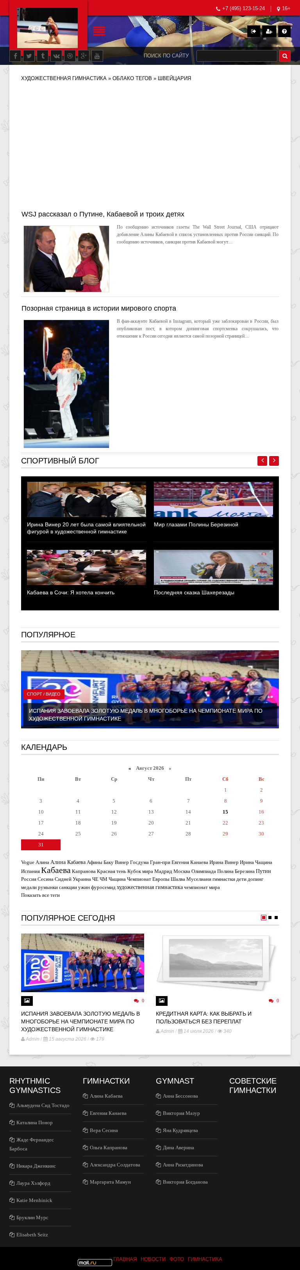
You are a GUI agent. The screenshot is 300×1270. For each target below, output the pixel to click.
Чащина (117, 879)
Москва (181, 871)
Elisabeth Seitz (32, 1235)
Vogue (27, 862)
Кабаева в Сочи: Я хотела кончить (70, 592)
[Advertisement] (150, 149)
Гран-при (160, 862)
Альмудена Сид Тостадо (43, 1105)
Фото (177, 1259)
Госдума (139, 862)
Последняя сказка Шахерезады (194, 592)
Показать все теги (40, 895)
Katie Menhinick (34, 1200)
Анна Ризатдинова (183, 1165)
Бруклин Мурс (32, 1217)
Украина (82, 879)
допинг (255, 879)
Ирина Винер (224, 862)
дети (241, 879)
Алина (42, 862)
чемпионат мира (202, 887)
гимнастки (223, 879)
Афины (94, 862)
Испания (30, 871)
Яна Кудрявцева (180, 1130)
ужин (84, 887)
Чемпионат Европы (148, 879)
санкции (68, 887)
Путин (263, 871)
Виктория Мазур (181, 1113)
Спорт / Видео (44, 694)
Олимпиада (203, 871)
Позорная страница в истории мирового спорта (98, 308)
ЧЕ (95, 879)
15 (225, 812)
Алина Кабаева (68, 862)
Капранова (84, 871)
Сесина (46, 879)
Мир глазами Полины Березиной (196, 524)
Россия (28, 879)
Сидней (63, 879)
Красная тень (111, 871)
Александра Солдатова (115, 1165)
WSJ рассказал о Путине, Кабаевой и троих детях (102, 214)
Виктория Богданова (185, 1182)
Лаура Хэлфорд (33, 1183)
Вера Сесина (104, 1130)
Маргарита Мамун (110, 1182)
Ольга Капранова (108, 1147)
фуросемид (103, 887)
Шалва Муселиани (191, 879)
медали (29, 887)
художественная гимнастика (150, 887)
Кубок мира (140, 871)
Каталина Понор (34, 1122)
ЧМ (103, 879)
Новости (153, 1259)
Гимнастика (205, 1259)
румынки (48, 887)
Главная (125, 1259)
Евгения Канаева (189, 862)
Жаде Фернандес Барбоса (31, 1144)
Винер (122, 862)
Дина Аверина (178, 1147)
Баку (109, 862)
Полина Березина (236, 871)
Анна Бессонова (180, 1096)
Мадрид (163, 871)
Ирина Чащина (256, 862)
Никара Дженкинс (36, 1166)
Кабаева (56, 870)
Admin (32, 1039)
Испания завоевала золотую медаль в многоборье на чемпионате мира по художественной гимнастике (80, 1021)
